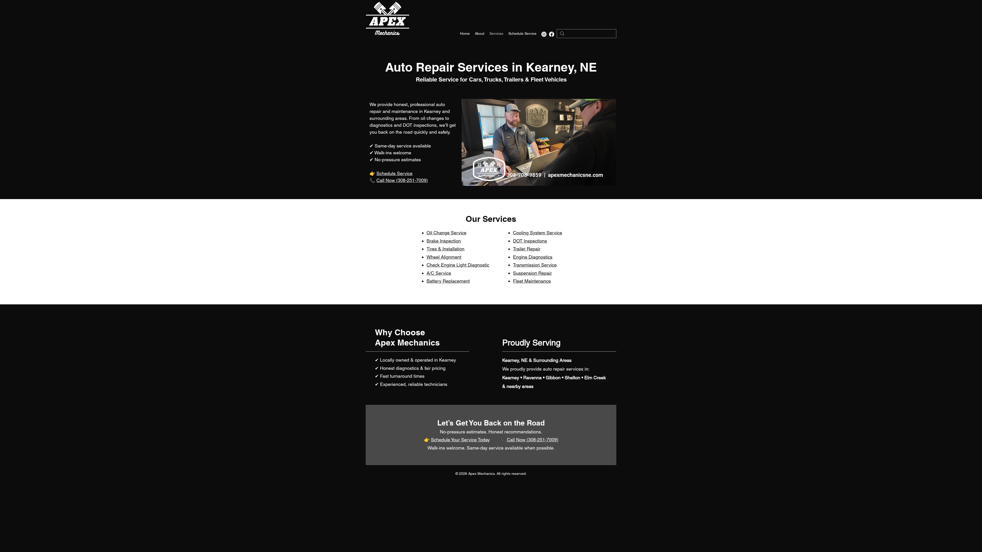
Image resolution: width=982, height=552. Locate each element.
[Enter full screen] (609, 179)
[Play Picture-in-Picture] (600, 179)
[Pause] (468, 179)
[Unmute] (477, 179)
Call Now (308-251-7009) (402, 180)
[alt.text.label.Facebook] (551, 34)
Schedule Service (394, 173)
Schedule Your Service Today (460, 439)
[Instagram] (543, 34)
